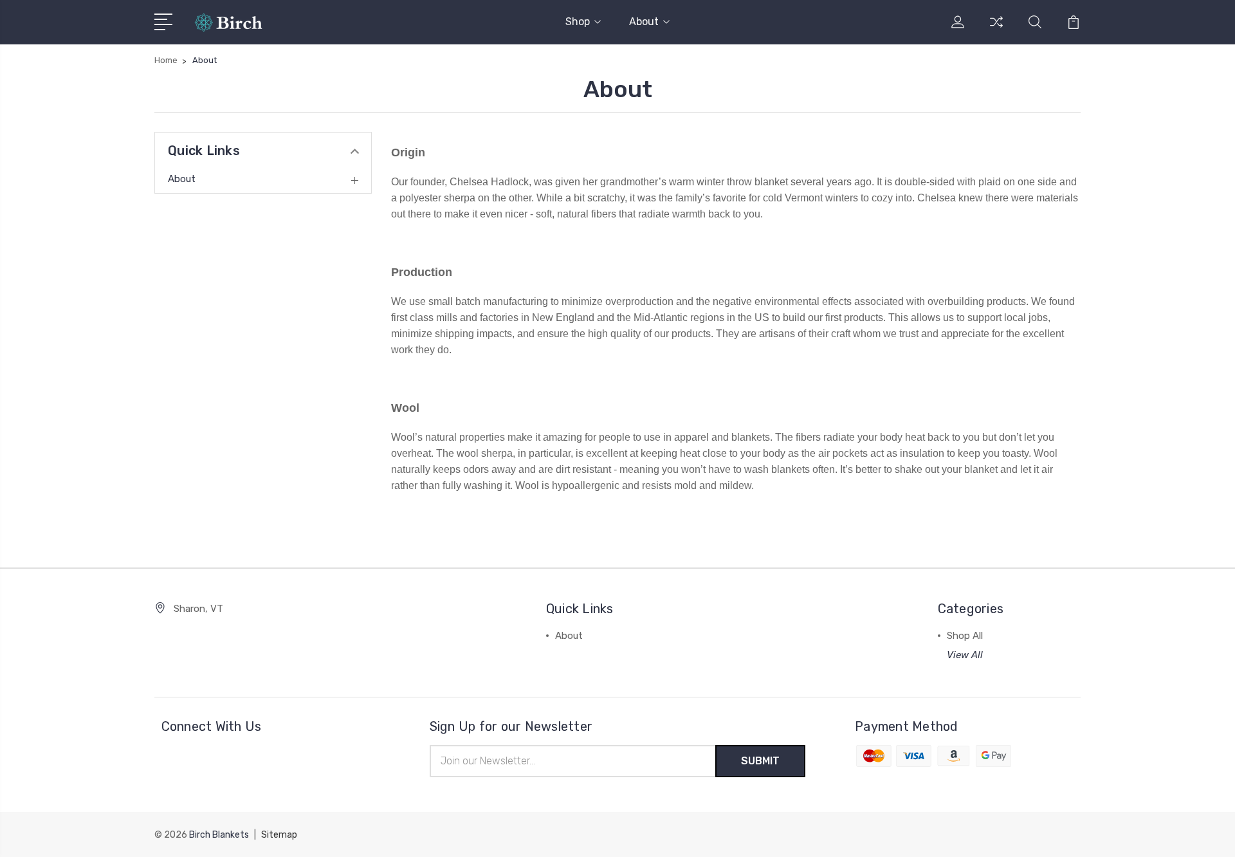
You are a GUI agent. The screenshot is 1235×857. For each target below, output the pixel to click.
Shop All (965, 635)
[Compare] (996, 29)
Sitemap (279, 834)
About (644, 21)
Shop (577, 21)
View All (965, 655)
